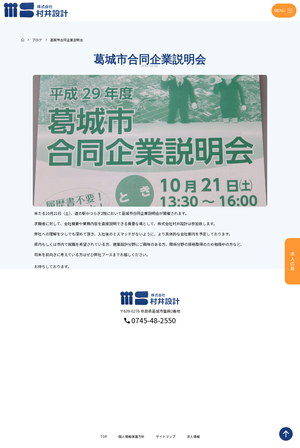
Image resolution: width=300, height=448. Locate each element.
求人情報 (193, 436)
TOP (103, 436)
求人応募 (292, 261)
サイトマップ (166, 436)
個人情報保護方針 (131, 436)
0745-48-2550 (153, 320)
